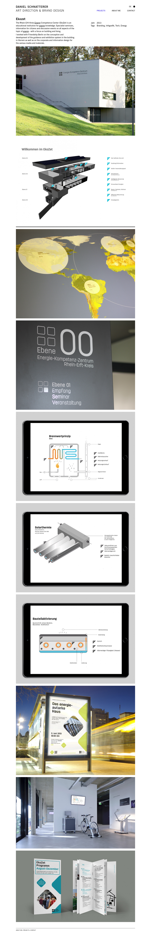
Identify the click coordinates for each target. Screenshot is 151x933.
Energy (37, 22)
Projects (101, 10)
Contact (131, 10)
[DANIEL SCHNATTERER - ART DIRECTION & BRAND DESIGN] (55, 8)
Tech (117, 25)
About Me (116, 10)
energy (42, 25)
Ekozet (20, 19)
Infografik (110, 25)
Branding (101, 25)
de (130, 6)
